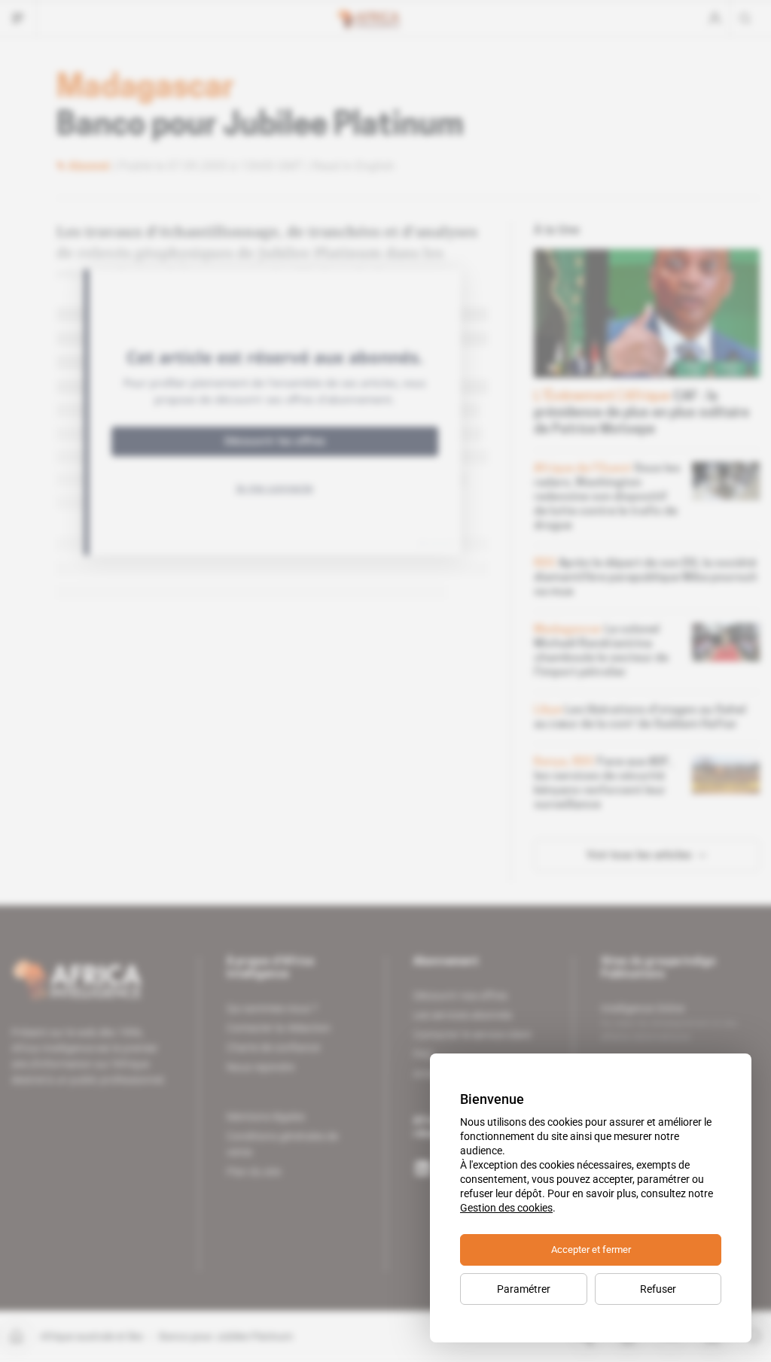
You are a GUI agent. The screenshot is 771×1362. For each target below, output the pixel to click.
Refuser (658, 1289)
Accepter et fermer (591, 1249)
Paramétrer (523, 1289)
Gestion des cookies (506, 1208)
